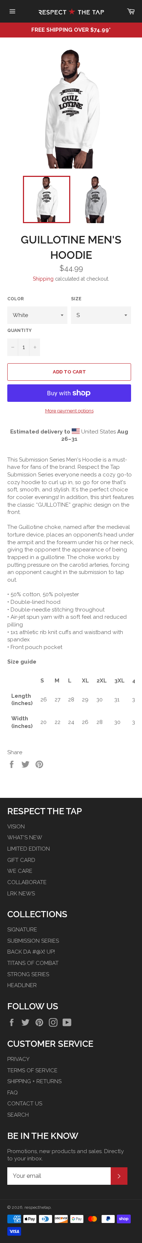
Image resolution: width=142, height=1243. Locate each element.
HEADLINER (22, 985)
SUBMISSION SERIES (33, 941)
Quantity (19, 330)
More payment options (69, 410)
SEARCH (18, 1115)
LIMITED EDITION (28, 849)
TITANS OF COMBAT (33, 963)
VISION (16, 826)
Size (76, 298)
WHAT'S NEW (24, 837)
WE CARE (19, 871)
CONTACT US (24, 1103)
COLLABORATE (27, 882)
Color (15, 298)
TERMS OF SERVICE (32, 1070)
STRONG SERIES (28, 974)
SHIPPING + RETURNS (34, 1081)
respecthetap (37, 1207)
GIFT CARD (21, 860)
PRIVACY (18, 1059)
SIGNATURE (22, 929)
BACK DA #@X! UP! (31, 952)
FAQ (12, 1092)
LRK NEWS (21, 893)
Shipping (43, 279)
